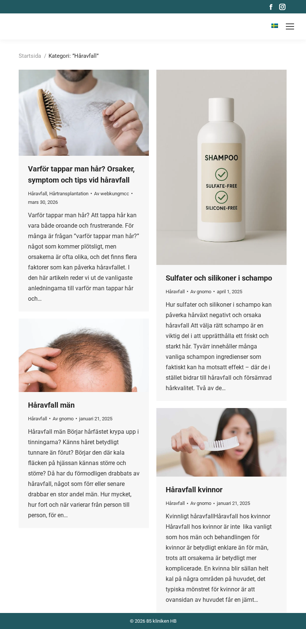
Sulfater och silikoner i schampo (219, 278)
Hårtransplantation (68, 193)
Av (111, 193)
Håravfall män (51, 405)
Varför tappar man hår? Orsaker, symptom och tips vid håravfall (81, 174)
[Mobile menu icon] (289, 26)
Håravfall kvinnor (194, 489)
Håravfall (37, 193)
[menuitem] (274, 26)
